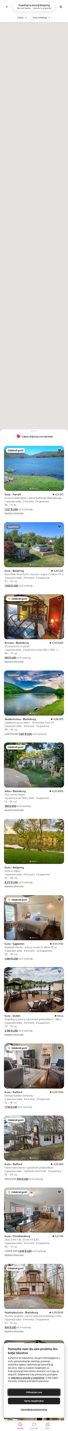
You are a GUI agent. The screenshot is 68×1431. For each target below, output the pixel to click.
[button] (11, 509)
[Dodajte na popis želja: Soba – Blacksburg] (59, 746)
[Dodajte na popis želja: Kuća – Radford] (59, 1047)
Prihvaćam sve (34, 1392)
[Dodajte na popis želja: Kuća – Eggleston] (59, 899)
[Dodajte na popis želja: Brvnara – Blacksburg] (59, 598)
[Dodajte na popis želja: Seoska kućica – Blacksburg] (59, 674)
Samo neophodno (34, 1400)
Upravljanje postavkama (34, 1409)
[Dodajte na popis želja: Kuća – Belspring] (59, 526)
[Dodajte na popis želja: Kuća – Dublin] (59, 971)
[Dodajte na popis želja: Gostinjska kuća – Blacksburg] (59, 1268)
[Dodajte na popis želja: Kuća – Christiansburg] (59, 1191)
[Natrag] (7, 6)
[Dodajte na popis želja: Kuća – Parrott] (59, 450)
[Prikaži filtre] (60, 6)
